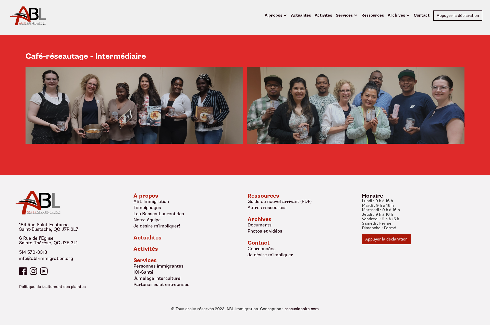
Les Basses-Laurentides (158, 213)
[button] (276, 15)
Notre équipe (147, 219)
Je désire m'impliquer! (156, 225)
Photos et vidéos (265, 231)
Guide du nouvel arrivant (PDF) (280, 201)
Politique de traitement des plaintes (52, 286)
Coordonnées (262, 248)
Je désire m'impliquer (270, 254)
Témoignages (147, 207)
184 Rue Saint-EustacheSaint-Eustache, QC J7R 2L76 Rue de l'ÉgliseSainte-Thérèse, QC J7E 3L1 (48, 234)
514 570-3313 (33, 252)
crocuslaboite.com (302, 309)
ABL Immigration (151, 201)
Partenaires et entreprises (161, 284)
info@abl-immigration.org (46, 258)
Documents (260, 224)
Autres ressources (267, 207)
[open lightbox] (134, 105)
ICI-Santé (143, 272)
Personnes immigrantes (158, 266)
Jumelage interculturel (157, 278)
